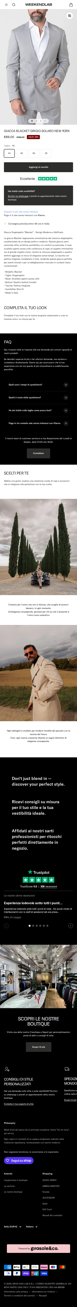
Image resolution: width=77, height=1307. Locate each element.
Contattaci (38, 453)
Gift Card (47, 1209)
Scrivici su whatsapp (18, 196)
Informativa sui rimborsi (43, 1291)
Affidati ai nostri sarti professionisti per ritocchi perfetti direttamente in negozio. (37, 839)
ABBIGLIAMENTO (50, 1186)
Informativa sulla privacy (16, 1291)
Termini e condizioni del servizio (19, 1295)
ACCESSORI (48, 1197)
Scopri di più (38, 1047)
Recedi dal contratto (52, 1215)
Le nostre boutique (13, 1191)
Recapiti (43, 1295)
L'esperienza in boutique (15, 1180)
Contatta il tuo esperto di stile (19, 1103)
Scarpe (45, 1191)
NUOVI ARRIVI (49, 1180)
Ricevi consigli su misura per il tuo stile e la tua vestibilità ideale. (35, 807)
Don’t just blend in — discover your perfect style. (38, 781)
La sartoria (9, 1186)
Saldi (44, 1203)
